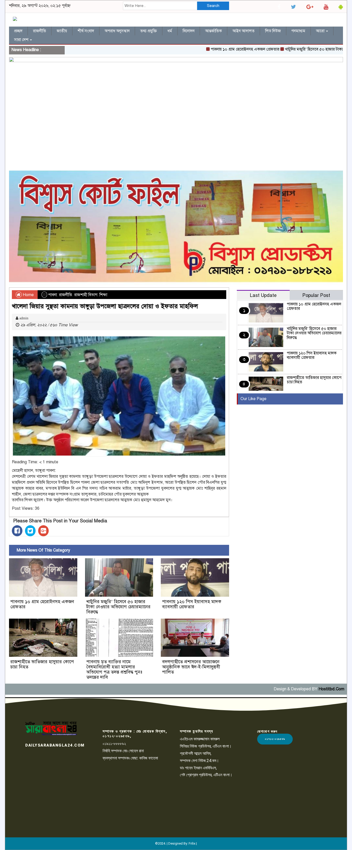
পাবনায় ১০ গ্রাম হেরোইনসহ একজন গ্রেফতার (226, 49)
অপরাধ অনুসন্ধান (117, 31)
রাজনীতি (39, 31)
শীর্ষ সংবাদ (86, 31)
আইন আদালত (243, 31)
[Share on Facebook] (17, 530)
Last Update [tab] (263, 295)
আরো (320, 31)
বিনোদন (189, 31)
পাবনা (52, 294)
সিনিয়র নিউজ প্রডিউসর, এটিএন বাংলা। (206, 746)
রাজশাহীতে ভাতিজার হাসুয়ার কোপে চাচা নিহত (42, 664)
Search (213, 5)
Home (28, 294)
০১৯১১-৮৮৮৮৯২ (114, 743)
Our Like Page (253, 398)
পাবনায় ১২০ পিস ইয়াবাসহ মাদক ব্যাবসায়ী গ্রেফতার (191, 604)
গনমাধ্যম (298, 31)
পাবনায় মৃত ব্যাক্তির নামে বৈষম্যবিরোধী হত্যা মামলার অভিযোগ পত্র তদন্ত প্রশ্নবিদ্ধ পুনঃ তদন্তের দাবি (114, 669)
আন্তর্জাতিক (213, 31)
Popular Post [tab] (316, 295)
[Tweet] (30, 530)
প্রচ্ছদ (18, 31)
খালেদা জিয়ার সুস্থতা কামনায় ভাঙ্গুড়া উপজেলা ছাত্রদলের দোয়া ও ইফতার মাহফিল (105, 306)
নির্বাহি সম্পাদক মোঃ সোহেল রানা (123, 750)
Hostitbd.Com (331, 689)
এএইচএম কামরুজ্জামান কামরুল (200, 738)
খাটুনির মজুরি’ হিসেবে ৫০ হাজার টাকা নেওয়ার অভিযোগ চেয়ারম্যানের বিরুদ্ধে (118, 607)
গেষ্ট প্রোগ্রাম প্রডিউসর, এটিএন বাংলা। (206, 774)
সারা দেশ (21, 39)
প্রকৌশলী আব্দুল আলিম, (195, 753)
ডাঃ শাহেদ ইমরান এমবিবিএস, (198, 767)
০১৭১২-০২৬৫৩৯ (275, 739)
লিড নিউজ (273, 31)
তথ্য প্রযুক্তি (148, 31)
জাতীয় (62, 31)
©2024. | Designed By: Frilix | (176, 843)
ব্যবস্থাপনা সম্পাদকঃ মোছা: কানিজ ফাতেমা (130, 758)
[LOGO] (51, 728)
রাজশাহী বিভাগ (85, 294)
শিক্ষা (103, 294)
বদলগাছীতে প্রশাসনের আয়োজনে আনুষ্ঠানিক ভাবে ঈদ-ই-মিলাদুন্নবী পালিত (191, 667)
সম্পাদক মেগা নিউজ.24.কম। (199, 760)
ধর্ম (169, 31)
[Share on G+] (43, 530)
